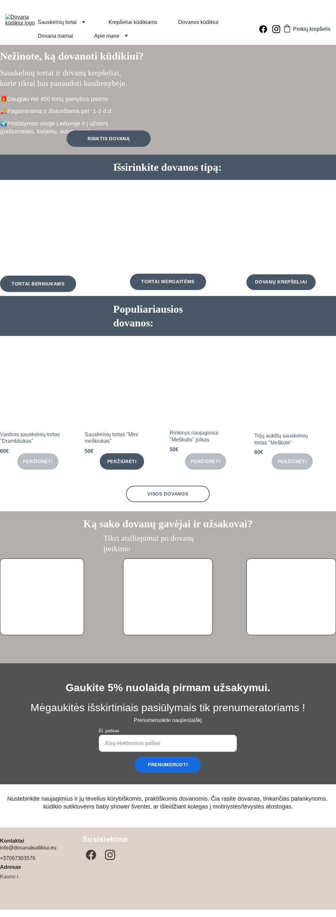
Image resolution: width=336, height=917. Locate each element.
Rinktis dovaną (109, 138)
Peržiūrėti (37, 461)
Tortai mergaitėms (168, 281)
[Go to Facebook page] (265, 29)
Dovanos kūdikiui (198, 22)
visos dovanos (167, 494)
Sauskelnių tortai (57, 22)
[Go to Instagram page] (276, 29)
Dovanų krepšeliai (281, 281)
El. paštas (109, 730)
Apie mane (106, 36)
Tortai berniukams (38, 283)
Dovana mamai (55, 36)
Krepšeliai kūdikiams (133, 22)
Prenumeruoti (168, 764)
